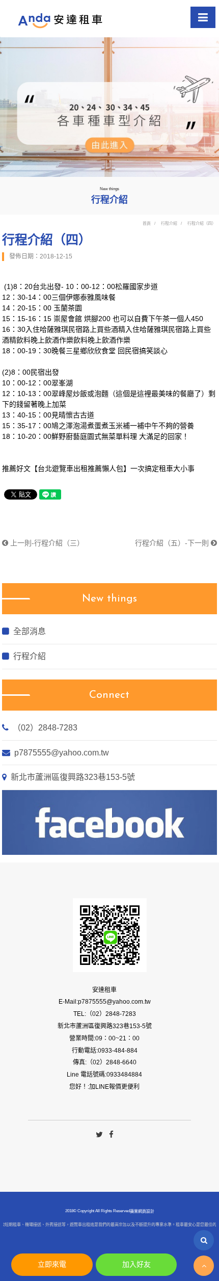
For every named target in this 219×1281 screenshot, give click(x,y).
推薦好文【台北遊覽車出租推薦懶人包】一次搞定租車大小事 (98, 468)
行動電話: (85, 1050)
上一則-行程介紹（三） (46, 543)
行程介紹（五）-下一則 (173, 543)
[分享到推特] (99, 1135)
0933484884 (124, 1074)
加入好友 (136, 1264)
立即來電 (52, 1264)
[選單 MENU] (202, 17)
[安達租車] (61, 20)
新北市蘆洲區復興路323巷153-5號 (73, 777)
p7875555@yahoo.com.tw (61, 752)
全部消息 (29, 631)
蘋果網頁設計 (142, 1211)
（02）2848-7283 (45, 727)
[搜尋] (204, 1240)
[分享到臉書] (111, 1135)
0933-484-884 (118, 1050)
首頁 (147, 223)
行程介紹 (169, 223)
